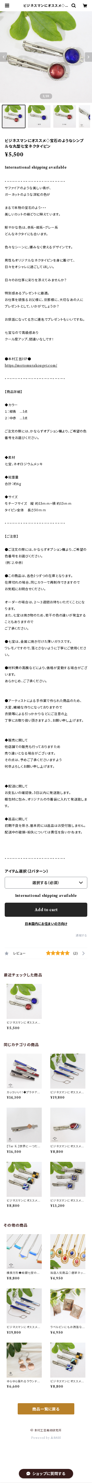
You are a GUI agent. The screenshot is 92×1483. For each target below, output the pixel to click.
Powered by (41, 1438)
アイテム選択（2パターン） (27, 871)
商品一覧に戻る (46, 1409)
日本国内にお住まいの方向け (46, 924)
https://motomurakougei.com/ (31, 365)
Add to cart (46, 909)
